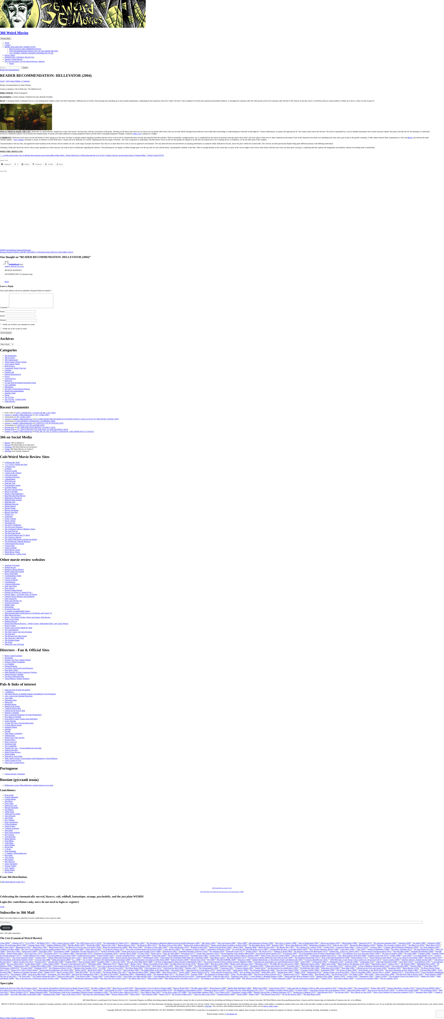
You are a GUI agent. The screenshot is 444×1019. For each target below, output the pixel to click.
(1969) (259, 945)
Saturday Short (10, 393)
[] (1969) (144, 949)
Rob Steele (9, 855)
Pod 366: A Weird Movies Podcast (17, 389)
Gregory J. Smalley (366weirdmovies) (18, 415)
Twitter (7, 449)
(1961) (170, 945)
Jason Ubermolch (11, 864)
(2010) (362, 945)
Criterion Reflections (12, 584)
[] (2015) (73, 964)
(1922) (225, 966)
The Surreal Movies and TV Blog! (17, 535)
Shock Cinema (10, 521)
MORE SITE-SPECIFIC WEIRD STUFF (20, 47)
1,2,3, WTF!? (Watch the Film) (16, 465)
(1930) (118, 962)
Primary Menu (5, 39)
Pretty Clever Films (12, 619)
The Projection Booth (12, 533)
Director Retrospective (13, 374)
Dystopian (7, 250)
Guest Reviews (10, 379)
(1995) (45, 951)
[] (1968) (141, 951)
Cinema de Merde (11, 580)
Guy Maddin (9, 664)
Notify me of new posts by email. (15, 329)
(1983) (34, 955)
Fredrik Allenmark (11, 797)
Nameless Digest (11, 727)
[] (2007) (306, 978)
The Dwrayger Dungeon (14, 527)
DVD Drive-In (10, 481)
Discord (7, 445)
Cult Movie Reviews (12, 477)
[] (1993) (282, 968)
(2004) (5, 943)
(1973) (365, 943)
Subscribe (6, 928)
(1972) (56, 947)
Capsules (8, 370)
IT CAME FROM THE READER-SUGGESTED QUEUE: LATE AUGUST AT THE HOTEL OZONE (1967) (77, 419)
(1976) (330, 943)
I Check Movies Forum (13, 725)
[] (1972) (200, 972)
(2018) (123, 964)
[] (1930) (83, 947)
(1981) (33, 964)
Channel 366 (9, 372)
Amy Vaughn (9, 868)
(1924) (336, 962)
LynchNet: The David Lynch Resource (19, 668)
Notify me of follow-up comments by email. (19, 324)
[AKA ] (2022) (18, 988)
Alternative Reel (11, 700)
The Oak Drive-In (11, 531)
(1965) (115, 968)
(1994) (104, 958)
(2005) (275, 955)
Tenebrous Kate (10, 744)
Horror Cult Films (11, 492)
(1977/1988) (174, 992)
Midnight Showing (11, 504)
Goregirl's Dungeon (12, 603)
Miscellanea (9, 387)
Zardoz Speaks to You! (13, 761)
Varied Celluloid (11, 548)
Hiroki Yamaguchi (18, 250)
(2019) (327, 990)
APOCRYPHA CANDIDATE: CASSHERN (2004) (35, 421)
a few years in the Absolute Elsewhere (18, 696)
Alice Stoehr (9, 857)
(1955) (140, 966)
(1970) (362, 947)
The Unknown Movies (13, 537)
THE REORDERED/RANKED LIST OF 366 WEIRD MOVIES (33, 51)
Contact (7, 45)
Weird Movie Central (12, 550)
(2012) (196, 945)
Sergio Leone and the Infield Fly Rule (18, 628)
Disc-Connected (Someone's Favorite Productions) (23, 715)
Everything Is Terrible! (13, 717)
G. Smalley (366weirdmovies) (16, 853)
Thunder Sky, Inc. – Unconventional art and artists (23, 748)
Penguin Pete (9, 427)
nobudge (8, 729)
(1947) (401, 988)
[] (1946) (229, 945)
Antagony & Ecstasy (12, 565)
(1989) (250, 949)
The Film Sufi (10, 634)
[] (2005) (51, 964)
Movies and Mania (11, 510)
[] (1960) (270, 958)
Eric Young (9, 872)
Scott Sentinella (10, 851)
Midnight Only (10, 502)
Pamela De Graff (11, 805)
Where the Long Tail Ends (14, 644)
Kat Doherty (9, 810)
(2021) (135, 994)
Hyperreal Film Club (12, 609)
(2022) (15, 990)
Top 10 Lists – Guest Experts (15, 399)
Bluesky (8, 443)
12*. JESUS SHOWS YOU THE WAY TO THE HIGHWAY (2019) (42, 429)
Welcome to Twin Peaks (13, 756)
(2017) (393, 964)
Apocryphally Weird (12, 364)
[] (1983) (155, 947)
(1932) (215, 955)
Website (3, 320)
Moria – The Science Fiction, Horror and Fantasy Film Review (28, 617)
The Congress (359, 988)
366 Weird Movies (14, 33)
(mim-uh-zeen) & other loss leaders (17, 690)
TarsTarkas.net (10, 523)
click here (208, 1006)
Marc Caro (137, 134)
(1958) (352, 976)
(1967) (340, 945)
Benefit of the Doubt (12, 706)
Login (2, 907)
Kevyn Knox (9, 835)
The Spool (8, 642)
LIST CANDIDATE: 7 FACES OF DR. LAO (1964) (36, 413)
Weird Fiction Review (13, 752)
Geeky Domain (10, 721)
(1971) (43, 943)
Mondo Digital (10, 508)
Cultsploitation (10, 479)
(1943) (241, 964)
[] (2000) (386, 962)
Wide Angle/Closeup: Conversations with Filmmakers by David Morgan (31, 758)
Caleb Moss (9, 843)
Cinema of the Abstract (13, 473)
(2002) (138, 943)
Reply (7, 282)
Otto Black (9, 801)
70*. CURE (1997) (42, 415)
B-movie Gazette (11, 471)
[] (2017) (169, 972)
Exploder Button (11, 487)
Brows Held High (11, 574)
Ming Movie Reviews (13, 615)
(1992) (13, 945)
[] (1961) (178, 962)
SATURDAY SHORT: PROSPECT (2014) (21, 252)
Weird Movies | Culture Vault (15, 554)
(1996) (218, 949)
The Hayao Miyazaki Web (14, 676)
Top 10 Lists (9, 397)
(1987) (40, 947)
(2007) (241, 966)
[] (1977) (359, 958)
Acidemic (8, 469)
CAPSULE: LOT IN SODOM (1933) (49, 423)
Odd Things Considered (13, 733)
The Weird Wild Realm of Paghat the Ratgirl (21, 539)
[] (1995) (43, 949)
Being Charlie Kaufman (13, 656)
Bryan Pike (9, 847)
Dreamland (9, 658)
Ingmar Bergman (11, 666)
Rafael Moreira (10, 839)
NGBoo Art (9, 514)
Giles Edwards (10, 816)
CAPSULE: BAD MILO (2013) (57, 252)
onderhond (8, 517)
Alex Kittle (9, 698)
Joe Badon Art (232, 1014)
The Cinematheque (11, 630)
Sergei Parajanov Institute (14, 674)
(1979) (40, 968)
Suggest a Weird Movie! (13, 59)
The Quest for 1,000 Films (14, 638)
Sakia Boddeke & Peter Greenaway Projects (21, 672)
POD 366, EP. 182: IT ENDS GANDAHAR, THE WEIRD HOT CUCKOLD (64, 431)
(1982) (199, 955)
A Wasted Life (10, 467)
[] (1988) (285, 943)
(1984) (173, 943)
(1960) (216, 974)
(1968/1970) (9, 968)
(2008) (251, 947)
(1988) (242, 943)
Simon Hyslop (10, 826)
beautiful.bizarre (10, 704)
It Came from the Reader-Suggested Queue (20, 383)
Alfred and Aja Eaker (12, 814)
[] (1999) (56, 945)
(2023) (181, 988)
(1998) (61, 955)
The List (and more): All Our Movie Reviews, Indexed (25, 61)
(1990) (261, 943)
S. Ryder (8, 849)
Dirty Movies (9, 588)
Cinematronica (10, 582)
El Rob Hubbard (11, 824)
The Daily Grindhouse (13, 525)
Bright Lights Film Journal (14, 572)
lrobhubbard (14, 264)
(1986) (135, 947)
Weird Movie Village (12, 552)
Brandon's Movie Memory (14, 569)
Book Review (10, 366)
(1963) (30, 943)
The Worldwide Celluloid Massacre (18, 541)
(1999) (296, 945)
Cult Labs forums (11, 475)
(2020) (280, 990)
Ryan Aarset (9, 795)
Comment (4, 307)
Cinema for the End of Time (15, 711)
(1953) (88, 943)
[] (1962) (320, 953)
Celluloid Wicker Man (13, 708)
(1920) (309, 947)
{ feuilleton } (9, 692)
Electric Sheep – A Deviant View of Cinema (21, 594)
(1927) (261, 964)
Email (2, 316)
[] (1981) (78, 992)
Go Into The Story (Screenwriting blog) (19, 723)
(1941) (151, 958)
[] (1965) (361, 953)
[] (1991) (409, 974)
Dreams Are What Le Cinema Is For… (19, 592)
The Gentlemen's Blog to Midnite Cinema (20, 529)
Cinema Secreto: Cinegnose (15, 774)
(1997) (285, 947)
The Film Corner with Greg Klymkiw (18, 632)
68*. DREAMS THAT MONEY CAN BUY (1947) (36, 427)
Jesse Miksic (9, 841)
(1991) (109, 945)
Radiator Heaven (11, 621)
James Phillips (15, 81)
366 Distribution (11, 356)
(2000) (94, 964)
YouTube (8, 451)
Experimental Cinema (12, 485)
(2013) (401, 949)
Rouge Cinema (10, 626)
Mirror (13, 992)
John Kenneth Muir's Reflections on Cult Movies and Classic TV (28, 613)
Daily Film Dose (11, 586)
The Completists (11, 746)
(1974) (105, 955)
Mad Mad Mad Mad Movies (15, 496)
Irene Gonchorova (11, 822)
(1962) (345, 947)
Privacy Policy (10, 55)
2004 (2, 250)
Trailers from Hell (11, 750)
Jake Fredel (9, 818)
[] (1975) (147, 945)
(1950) (350, 966)
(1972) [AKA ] (24, 970)
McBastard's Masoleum (13, 498)
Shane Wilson (10, 870)
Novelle (7, 731)
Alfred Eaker (9, 812)
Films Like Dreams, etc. (13, 601)
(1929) (429, 947)
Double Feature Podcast (13, 590)
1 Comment (25, 81)
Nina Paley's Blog (11, 670)
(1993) (36, 945)
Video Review (10, 401)
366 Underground (11, 360)
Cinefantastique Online (13, 576)
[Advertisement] (69, 214)
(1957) (115, 972)
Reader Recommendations (9, 70)
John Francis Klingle (12, 833)
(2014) (216, 951)
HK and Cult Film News (14, 489)
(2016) (22, 958)
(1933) (389, 978)
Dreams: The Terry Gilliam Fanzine (18, 660)
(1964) (401, 951)
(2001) (385, 943)
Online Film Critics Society (15, 738)
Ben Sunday (9, 860)
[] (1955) (193, 951)
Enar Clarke (9, 803)
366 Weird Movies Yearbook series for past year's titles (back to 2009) (222, 892)
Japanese (28, 250)
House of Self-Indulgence (14, 494)
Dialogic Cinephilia (12, 713)
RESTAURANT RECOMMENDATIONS (25, 49)
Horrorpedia (9, 607)
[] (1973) (355, 960)
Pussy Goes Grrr (11, 742)
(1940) (424, 953)
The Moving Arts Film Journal (16, 636)
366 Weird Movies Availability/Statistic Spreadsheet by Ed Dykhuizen (30, 694)
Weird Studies (10, 754)
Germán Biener (10, 799)
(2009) (226, 943)
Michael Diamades (11, 808)
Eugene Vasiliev (10, 866)
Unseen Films (10, 546)
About (7, 43)
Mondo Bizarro (10, 506)
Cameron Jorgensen (12, 828)
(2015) (391, 945)
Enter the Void (10, 483)
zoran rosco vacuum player (14, 763)
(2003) (288, 949)
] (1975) (25, 992)
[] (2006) (106, 960)
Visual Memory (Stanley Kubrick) (17, 679)
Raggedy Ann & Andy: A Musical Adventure (270, 992)
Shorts (11, 63)
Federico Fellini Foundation (15, 662)
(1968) (63, 943)
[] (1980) (239, 988)
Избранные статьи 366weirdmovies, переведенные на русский (29, 785)
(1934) (416, 945)
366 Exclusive (10, 358)
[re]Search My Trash (12, 462)
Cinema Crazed (10, 578)
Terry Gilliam (18, 140)
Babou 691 (9, 702)
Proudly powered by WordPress (22, 1018)
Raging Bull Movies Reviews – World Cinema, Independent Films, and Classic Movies (36, 624)
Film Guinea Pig (11, 599)
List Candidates (10, 385)
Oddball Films (10, 736)
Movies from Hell (11, 512)
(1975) (433, 945)
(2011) (316, 960)
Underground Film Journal (14, 544)
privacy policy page (270, 1006)
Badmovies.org (10, 567)
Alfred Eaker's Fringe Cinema (15, 362)
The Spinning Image (12, 640)
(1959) (224, 970)
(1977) (18, 943)
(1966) (308, 943)
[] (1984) (228, 962)
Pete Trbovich (10, 862)
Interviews (8, 381)
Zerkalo (19, 992)
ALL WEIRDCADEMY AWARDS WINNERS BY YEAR (31, 53)
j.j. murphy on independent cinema (17, 611)
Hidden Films (10, 605)
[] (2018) (381, 990)
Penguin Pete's (10, 740)
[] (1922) (64, 958)
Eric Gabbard (9, 820)
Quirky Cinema (10, 519)
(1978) (16, 960)
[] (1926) (374, 966)
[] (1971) (404, 976)
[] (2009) (422, 951)
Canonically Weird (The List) (15, 368)
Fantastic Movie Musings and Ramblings (19, 597)
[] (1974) (311, 988)
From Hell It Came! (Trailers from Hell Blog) (21, 719)
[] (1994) (401, 947)
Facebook (8, 447)
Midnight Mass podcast (13, 500)
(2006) (115, 947)
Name (2, 312)
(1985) (209, 943)
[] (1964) (276, 962)
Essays (7, 376)
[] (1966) (378, 949)
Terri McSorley (10, 837)
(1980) (349, 943)
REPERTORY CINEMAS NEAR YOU (19, 57)
